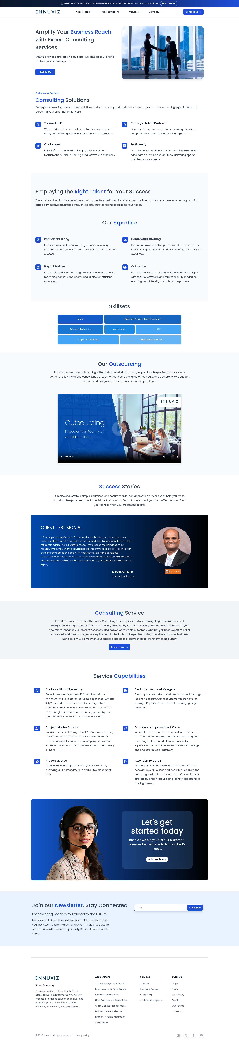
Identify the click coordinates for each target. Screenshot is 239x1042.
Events (175, 1000)
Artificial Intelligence (151, 339)
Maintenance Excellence (108, 1011)
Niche (80, 319)
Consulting (146, 994)
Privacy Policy (81, 1035)
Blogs (175, 983)
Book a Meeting (169, 3)
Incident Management (107, 994)
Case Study (178, 994)
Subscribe (195, 907)
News (175, 989)
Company (154, 11)
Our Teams (178, 1005)
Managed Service (149, 989)
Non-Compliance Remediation (111, 1000)
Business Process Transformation (143, 319)
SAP (159, 329)
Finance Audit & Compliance (110, 989)
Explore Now (118, 647)
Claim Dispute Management (110, 1005)
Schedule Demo (157, 859)
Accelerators (83, 11)
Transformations (109, 11)
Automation (119, 329)
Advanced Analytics (80, 329)
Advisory (145, 983)
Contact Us (192, 11)
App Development (88, 339)
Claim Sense (101, 1022)
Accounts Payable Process (109, 983)
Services (134, 11)
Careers (176, 1011)
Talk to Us (45, 72)
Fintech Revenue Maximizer (110, 1016)
